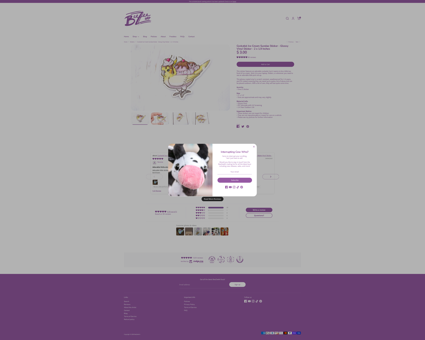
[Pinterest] (241, 187)
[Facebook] (226, 187)
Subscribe (235, 180)
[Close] (253, 146)
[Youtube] (230, 187)
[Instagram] (234, 187)
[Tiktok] (238, 187)
